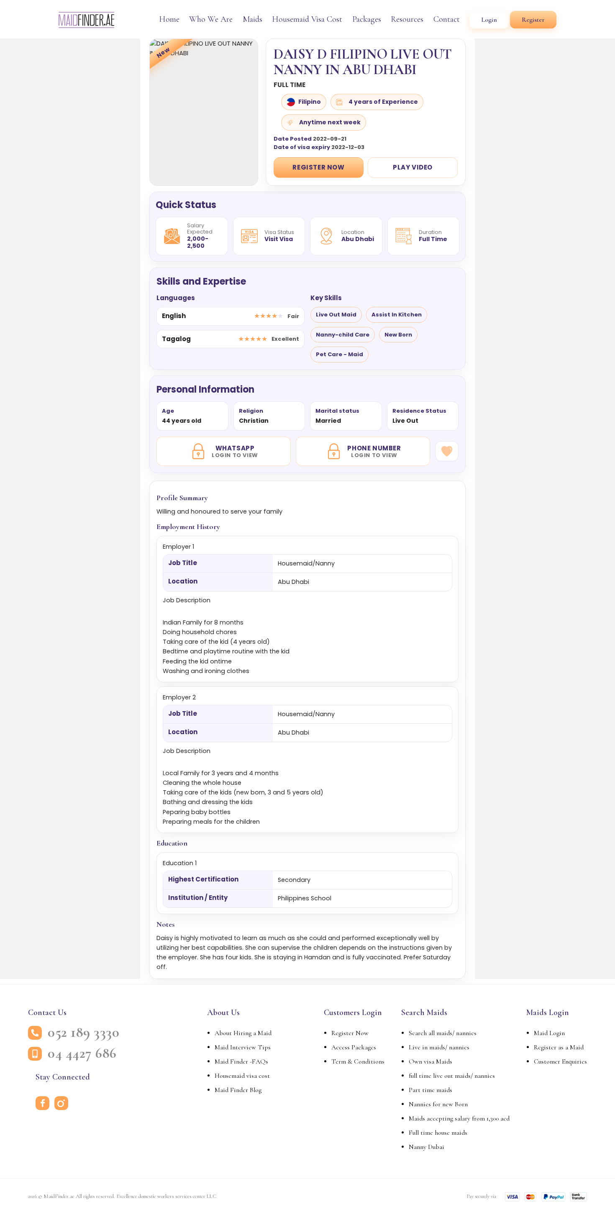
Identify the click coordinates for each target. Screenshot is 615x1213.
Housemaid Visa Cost (307, 19)
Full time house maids (438, 1132)
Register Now (318, 167)
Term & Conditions (357, 1061)
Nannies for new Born (438, 1104)
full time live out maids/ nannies (452, 1076)
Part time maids (430, 1090)
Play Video (413, 167)
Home (169, 19)
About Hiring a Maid (243, 1033)
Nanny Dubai (426, 1147)
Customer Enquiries (560, 1061)
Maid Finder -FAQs (241, 1061)
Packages (366, 19)
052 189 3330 (83, 1032)
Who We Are (211, 19)
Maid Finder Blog (238, 1090)
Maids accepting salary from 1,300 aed (459, 1118)
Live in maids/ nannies (439, 1047)
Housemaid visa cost (242, 1076)
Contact (446, 19)
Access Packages (353, 1047)
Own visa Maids (430, 1061)
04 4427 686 (82, 1053)
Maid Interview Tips (243, 1047)
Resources (407, 19)
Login (489, 19)
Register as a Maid (559, 1047)
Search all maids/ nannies (443, 1033)
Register (533, 19)
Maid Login (549, 1033)
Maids (252, 19)
